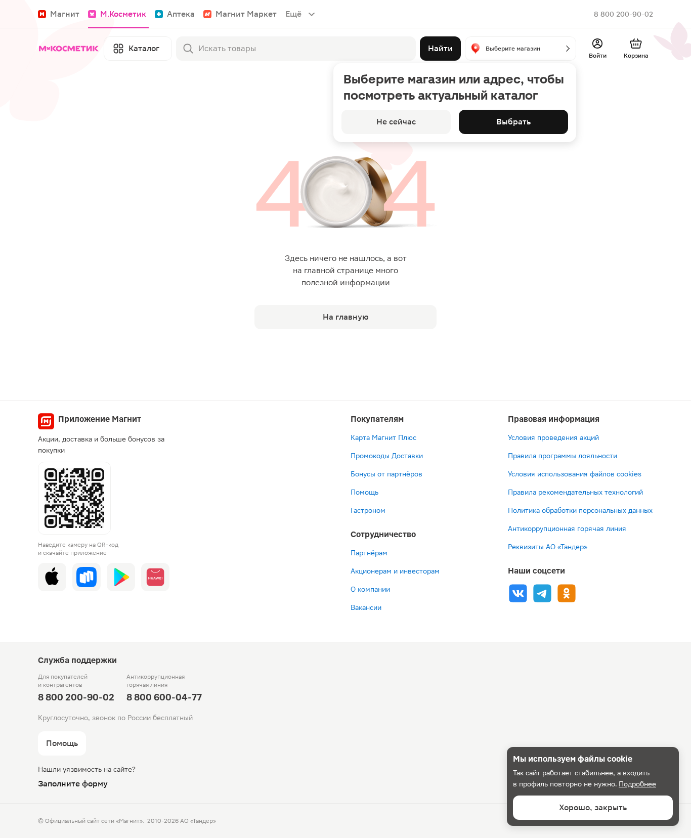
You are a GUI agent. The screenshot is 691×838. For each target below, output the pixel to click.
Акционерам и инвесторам (395, 571)
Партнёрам (369, 553)
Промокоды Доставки (387, 456)
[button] (520, 48)
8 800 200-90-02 (623, 14)
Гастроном (368, 510)
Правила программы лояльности (562, 456)
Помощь (364, 492)
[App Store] (52, 577)
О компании (370, 589)
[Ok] (566, 593)
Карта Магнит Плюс (383, 437)
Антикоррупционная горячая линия (567, 528)
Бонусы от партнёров (386, 474)
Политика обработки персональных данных (580, 510)
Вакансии (366, 607)
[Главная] (69, 48)
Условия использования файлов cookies (574, 474)
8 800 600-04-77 (164, 697)
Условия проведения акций (553, 437)
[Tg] (542, 593)
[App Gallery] (155, 577)
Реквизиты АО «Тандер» (547, 547)
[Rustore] (86, 577)
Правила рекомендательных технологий (575, 492)
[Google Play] (121, 577)
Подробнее (637, 784)
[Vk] (518, 593)
